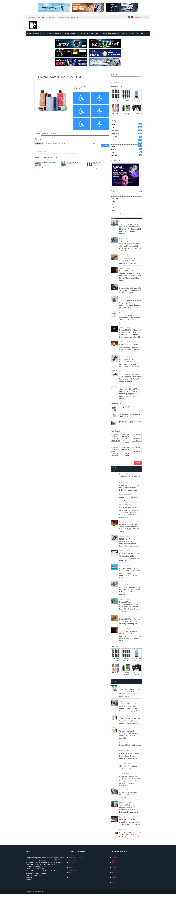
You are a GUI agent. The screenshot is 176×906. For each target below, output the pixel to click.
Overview (45, 133)
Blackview (115, 862)
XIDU (112, 207)
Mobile (126, 124)
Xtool (112, 204)
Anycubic (114, 872)
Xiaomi (113, 210)
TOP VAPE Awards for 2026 (72, 33)
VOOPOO (72, 862)
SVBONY (114, 857)
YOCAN (113, 201)
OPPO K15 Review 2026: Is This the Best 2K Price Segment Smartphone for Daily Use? (129, 557)
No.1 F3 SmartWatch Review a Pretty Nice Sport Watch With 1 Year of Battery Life (130, 834)
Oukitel (114, 877)
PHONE (57, 33)
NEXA (71, 867)
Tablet (126, 127)
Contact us (29, 866)
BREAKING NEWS (38, 33)
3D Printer (126, 137)
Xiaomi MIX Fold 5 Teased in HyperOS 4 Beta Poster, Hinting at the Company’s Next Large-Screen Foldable (130, 333)
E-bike (126, 146)
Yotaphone (114, 198)
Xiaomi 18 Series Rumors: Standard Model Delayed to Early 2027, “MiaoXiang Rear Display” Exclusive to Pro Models (130, 275)
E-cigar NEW (82, 87)
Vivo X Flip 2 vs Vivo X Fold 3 (126, 407)
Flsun (113, 870)
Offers (38, 133)
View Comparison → (123, 409)
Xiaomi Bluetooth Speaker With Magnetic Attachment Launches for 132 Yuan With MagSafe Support (130, 377)
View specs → (46, 168)
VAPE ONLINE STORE (75, 857)
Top (112, 683)
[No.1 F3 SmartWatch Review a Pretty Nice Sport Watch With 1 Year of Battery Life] (114, 831)
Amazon (50, 33)
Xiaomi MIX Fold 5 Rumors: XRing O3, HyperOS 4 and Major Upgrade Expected (129, 260)
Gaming (126, 149)
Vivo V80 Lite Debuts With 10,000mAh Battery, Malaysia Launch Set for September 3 (129, 692)
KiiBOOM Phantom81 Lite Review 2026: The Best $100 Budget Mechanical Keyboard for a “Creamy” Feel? (129, 573)
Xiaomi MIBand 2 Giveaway (130, 477)
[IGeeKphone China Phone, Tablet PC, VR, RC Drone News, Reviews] (33, 25)
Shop (143, 33)
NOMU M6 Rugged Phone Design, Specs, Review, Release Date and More (129, 487)
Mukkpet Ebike (116, 880)
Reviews (53, 133)
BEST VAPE (94, 33)
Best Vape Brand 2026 (109, 33)
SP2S (70, 872)
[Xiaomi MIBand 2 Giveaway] (114, 476)
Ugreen (114, 882)
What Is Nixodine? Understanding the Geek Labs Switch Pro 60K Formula (128, 734)
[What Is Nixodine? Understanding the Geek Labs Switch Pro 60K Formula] (114, 730)
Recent (113, 679)
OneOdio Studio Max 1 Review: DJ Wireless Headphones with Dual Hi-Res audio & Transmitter (129, 808)
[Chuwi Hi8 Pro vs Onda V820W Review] (114, 497)
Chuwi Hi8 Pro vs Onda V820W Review (128, 499)
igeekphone (39, 891)
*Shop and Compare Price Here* (36, 875)
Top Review (114, 469)
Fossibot (114, 865)
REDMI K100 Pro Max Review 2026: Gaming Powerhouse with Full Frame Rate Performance (129, 363)
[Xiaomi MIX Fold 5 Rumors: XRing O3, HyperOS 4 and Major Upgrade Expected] (114, 257)
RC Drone (126, 140)
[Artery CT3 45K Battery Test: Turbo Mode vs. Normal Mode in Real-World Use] (114, 718)
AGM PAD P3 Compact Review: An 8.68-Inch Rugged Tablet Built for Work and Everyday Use (59, 17)
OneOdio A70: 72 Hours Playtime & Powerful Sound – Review (129, 794)
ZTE (112, 195)
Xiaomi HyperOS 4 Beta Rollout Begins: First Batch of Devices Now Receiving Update (129, 318)
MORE (131, 33)
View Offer (105, 145)
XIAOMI (113, 218)
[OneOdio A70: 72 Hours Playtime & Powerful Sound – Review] (114, 791)
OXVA (71, 865)
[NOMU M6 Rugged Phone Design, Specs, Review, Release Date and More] (114, 484)
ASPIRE (56, 157)
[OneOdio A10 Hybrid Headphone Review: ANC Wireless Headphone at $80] (114, 819)
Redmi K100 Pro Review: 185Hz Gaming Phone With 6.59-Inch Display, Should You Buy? (129, 348)
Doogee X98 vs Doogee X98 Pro (130, 414)
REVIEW (123, 33)
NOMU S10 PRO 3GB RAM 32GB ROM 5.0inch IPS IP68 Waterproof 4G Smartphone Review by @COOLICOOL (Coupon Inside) (130, 512)
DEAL (137, 33)
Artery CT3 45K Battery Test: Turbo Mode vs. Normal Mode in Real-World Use (130, 721)
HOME (29, 33)
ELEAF (126, 152)
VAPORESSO (73, 860)
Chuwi (113, 860)
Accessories (126, 130)
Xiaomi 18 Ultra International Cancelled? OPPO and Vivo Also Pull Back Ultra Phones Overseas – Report (130, 246)
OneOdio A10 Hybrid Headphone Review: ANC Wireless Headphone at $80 (130, 822)
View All (140, 191)
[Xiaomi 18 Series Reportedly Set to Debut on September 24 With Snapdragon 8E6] (114, 287)
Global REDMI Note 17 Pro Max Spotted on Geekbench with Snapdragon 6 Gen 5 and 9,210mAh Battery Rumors (129, 393)
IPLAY (71, 875)
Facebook (29, 877)
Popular (113, 467)
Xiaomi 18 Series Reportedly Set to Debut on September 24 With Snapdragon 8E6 (130, 290)
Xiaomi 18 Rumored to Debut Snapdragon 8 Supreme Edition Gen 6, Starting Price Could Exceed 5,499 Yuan (130, 304)
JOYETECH (126, 155)
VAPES (86, 33)
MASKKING (72, 870)
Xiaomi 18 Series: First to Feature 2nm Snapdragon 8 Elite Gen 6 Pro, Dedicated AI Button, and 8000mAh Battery (130, 229)
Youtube (28, 880)
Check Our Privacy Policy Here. (35, 868)
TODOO (71, 877)
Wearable (126, 143)
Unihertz (114, 867)
